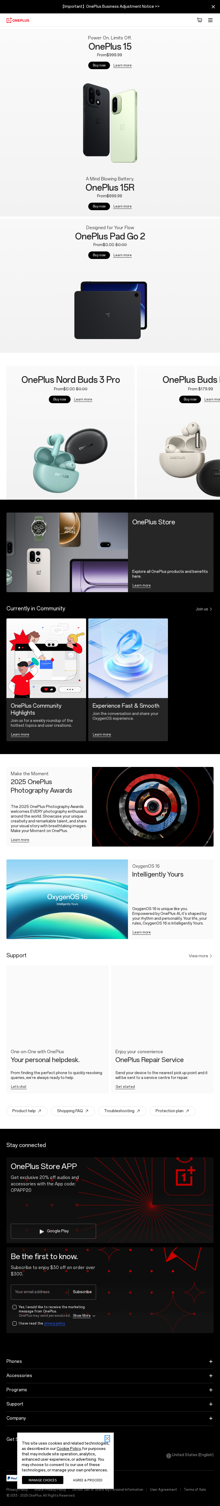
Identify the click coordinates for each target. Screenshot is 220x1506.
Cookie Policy (68, 1448)
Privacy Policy (17, 1490)
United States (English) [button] (193, 1455)
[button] (199, 20)
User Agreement (163, 1490)
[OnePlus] (17, 20)
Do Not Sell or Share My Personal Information (107, 1490)
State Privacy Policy (50, 1490)
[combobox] (53, 1292)
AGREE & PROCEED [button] (87, 1480)
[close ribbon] (213, 6)
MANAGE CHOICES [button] (43, 1480)
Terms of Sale (195, 1490)
